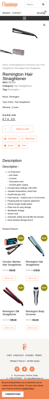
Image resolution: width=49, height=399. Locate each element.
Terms (38, 355)
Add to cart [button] (9, 278)
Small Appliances (17, 65)
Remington (13, 89)
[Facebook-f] (24, 369)
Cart (9, 355)
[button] (24, 18)
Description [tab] (2, 153)
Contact (16, 13)
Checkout (18, 355)
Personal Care (33, 65)
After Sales (33, 361)
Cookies (29, 355)
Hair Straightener (23, 86)
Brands (6, 13)
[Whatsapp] (32, 369)
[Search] (43, 4)
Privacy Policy (18, 361)
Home (5, 65)
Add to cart (22, 129)
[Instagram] (16, 369)
